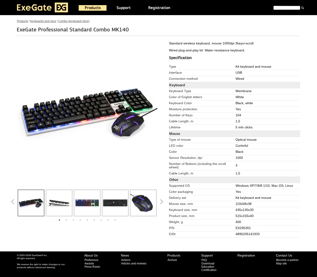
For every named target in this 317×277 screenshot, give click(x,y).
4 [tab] (80, 220)
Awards (89, 263)
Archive (172, 260)
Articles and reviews (133, 263)
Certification (209, 270)
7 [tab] (101, 220)
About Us (91, 255)
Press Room (92, 266)
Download (207, 263)
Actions (125, 260)
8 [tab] (108, 220)
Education (207, 266)
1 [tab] (59, 220)
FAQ (204, 260)
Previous (13, 203)
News (125, 255)
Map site (281, 263)
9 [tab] (115, 220)
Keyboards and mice (43, 21)
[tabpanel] (31, 203)
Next (162, 203)
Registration (159, 7)
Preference (91, 260)
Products (93, 7)
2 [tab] (66, 220)
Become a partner (287, 260)
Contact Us (284, 255)
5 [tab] (87, 220)
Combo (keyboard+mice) (74, 21)
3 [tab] (73, 220)
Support (123, 7)
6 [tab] (94, 220)
